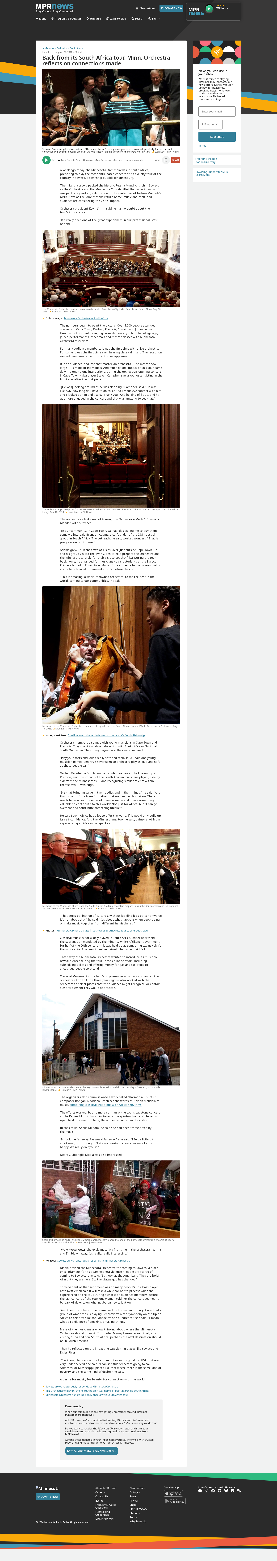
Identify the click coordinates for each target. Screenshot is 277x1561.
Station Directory (205, 162)
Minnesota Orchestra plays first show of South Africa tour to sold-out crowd (102, 930)
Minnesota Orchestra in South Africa (64, 48)
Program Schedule (206, 158)
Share (175, 159)
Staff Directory (138, 1509)
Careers (100, 1492)
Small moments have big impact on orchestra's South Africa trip (106, 735)
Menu (42, 18)
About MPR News (105, 1488)
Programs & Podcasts (68, 18)
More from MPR (104, 1519)
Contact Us (101, 1496)
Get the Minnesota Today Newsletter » (91, 1451)
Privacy (134, 1500)
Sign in (156, 18)
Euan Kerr (47, 52)
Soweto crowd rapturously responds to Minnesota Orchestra (93, 1260)
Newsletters (137, 1488)
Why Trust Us (138, 1521)
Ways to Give (118, 18)
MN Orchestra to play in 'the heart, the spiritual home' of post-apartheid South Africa (97, 1390)
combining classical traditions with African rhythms (106, 1105)
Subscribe (217, 137)
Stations (135, 1513)
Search (139, 18)
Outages (135, 1492)
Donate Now (171, 8)
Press (133, 1496)
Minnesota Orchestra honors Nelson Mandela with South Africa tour (87, 1395)
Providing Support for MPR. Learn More (212, 173)
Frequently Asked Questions (105, 1506)
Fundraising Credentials (102, 1513)
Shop (133, 1505)
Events (99, 1500)
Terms (202, 145)
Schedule (95, 18)
